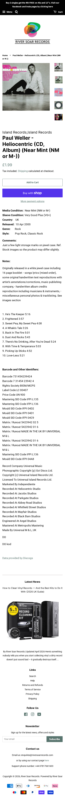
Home (5, 55)
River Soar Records (30, 776)
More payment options (32, 201)
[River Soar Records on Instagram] (32, 715)
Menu (9, 12)
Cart (60, 12)
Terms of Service (33, 689)
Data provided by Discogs (17, 558)
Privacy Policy (32, 694)
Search (32, 676)
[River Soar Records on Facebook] (26, 715)
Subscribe (54, 739)
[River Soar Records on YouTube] (39, 715)
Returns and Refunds (32, 685)
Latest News (32, 581)
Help (32, 680)
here (47, 760)
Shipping (23, 171)
